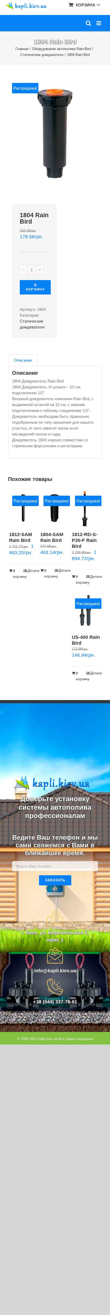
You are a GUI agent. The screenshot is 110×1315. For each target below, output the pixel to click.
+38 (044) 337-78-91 (55, 1001)
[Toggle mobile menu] (99, 23)
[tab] (23, 360)
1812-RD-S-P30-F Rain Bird (84, 540)
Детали (32, 571)
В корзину (35, 287)
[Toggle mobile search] (88, 23)
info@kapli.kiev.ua (55, 970)
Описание (23, 360)
